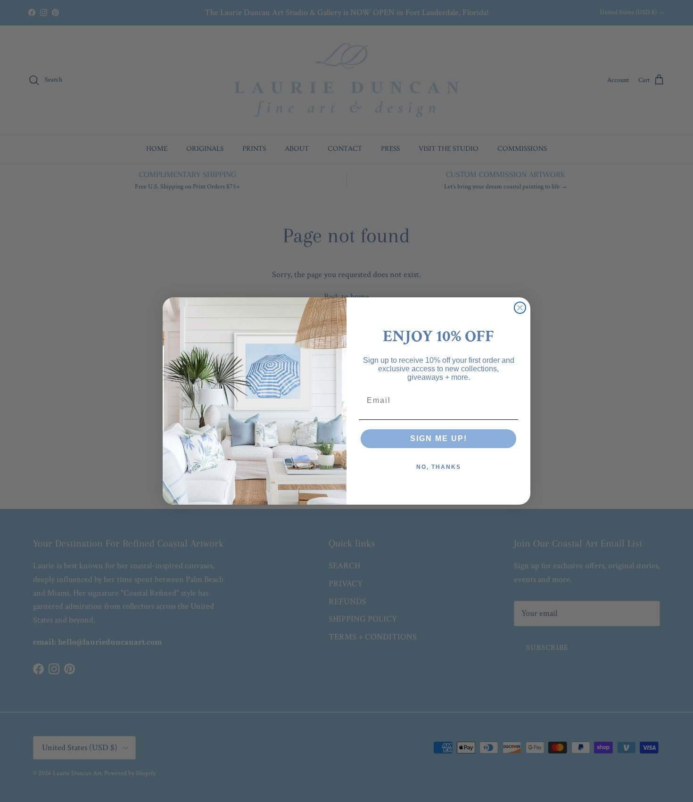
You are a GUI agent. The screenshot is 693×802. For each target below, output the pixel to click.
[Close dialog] (520, 307)
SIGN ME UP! (438, 438)
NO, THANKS (438, 467)
